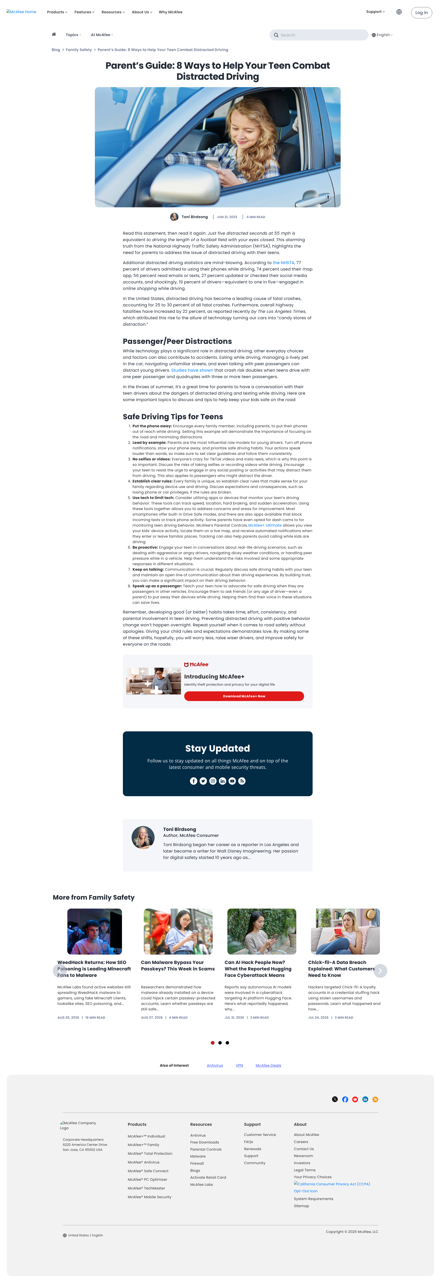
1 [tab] (213, 1043)
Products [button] (55, 12)
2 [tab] (220, 1043)
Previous (60, 971)
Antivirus (215, 1065)
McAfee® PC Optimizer (147, 1179)
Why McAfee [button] (171, 12)
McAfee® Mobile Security (150, 1197)
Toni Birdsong (195, 217)
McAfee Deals (268, 1065)
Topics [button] (72, 34)
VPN (239, 1065)
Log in (422, 13)
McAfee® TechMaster (146, 1188)
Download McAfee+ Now (244, 696)
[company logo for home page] (21, 11)
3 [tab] (227, 1043)
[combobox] (382, 35)
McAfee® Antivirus (144, 1162)
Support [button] (374, 11)
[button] (400, 10)
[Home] (54, 35)
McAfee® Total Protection (150, 1153)
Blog (56, 49)
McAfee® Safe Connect (148, 1171)
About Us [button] (140, 12)
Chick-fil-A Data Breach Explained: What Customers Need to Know (341, 968)
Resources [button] (111, 12)
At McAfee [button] (100, 34)
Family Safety (79, 49)
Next (380, 971)
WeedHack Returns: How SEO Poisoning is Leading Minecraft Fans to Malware (94, 968)
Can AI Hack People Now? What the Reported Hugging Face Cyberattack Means (258, 968)
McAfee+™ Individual (146, 1136)
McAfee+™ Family (143, 1145)
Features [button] (82, 12)
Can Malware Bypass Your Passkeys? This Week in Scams (178, 965)
